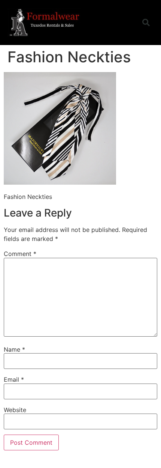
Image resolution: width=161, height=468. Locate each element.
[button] (125, 22)
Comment (20, 254)
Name (14, 349)
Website (15, 410)
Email (14, 379)
